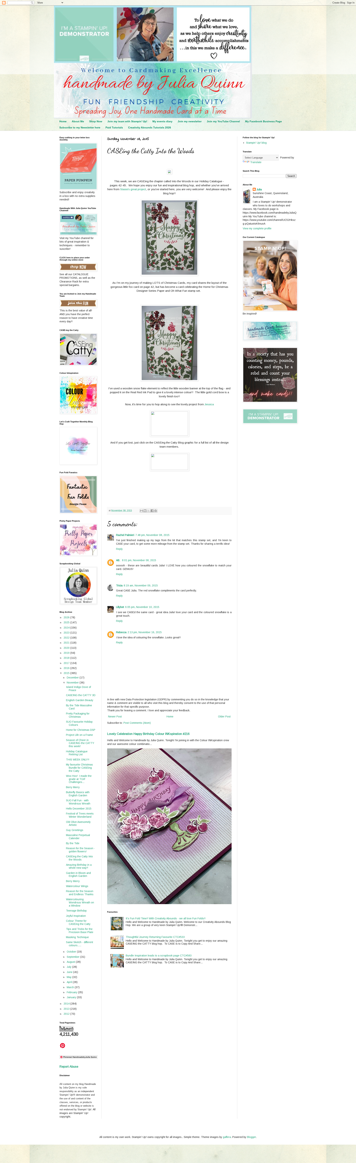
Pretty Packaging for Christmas (78, 715)
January (72, 997)
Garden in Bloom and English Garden (78, 874)
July (69, 966)
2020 (67, 647)
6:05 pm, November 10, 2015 (142, 607)
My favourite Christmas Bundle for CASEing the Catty (79, 767)
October (72, 951)
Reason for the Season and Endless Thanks (79, 893)
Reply (119, 548)
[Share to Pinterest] (155, 511)
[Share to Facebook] (152, 511)
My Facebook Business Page (263, 121)
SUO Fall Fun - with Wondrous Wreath (78, 802)
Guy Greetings (74, 830)
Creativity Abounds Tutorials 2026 (149, 127)
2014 (67, 1003)
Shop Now (95, 121)
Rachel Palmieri (125, 535)
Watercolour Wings (77, 886)
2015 (67, 673)
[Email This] (141, 511)
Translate (255, 162)
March (71, 987)
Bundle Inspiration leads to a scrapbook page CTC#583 (159, 955)
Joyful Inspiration (76, 915)
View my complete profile (257, 228)
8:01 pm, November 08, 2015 (139, 560)
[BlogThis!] (145, 511)
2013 (67, 1008)
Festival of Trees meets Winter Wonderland (80, 815)
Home (63, 121)
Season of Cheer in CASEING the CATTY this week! (80, 743)
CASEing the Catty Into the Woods (79, 858)
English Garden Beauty (79, 700)
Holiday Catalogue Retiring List (77, 753)
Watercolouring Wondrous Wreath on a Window (80, 902)
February (72, 992)
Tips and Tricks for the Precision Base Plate (79, 931)
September (73, 956)
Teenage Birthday (76, 910)
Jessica (209, 404)
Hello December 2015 (78, 808)
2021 (67, 642)
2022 (67, 637)
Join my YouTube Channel (223, 121)
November (73, 682)
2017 (67, 663)
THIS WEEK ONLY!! (77, 759)
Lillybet (120, 607)
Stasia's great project (133, 189)
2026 (67, 617)
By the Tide (72, 843)
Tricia (119, 585)
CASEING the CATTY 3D (80, 695)
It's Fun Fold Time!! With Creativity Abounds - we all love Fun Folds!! (165, 918)
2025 (67, 622)
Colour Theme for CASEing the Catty (78, 922)
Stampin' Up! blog (256, 142)
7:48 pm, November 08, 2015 (152, 535)
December (73, 677)
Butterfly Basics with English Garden (78, 794)
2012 (67, 1013)
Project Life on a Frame (79, 734)
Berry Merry (73, 787)
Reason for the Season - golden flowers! (80, 850)
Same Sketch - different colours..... (79, 944)
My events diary (162, 121)
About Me (78, 121)
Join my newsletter (190, 121)
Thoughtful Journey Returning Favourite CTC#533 (155, 936)
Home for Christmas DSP (80, 729)
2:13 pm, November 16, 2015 (145, 632)
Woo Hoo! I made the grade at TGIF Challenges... (79, 779)
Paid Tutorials (114, 127)
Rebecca (121, 632)
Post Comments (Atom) (137, 722)
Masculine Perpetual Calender (78, 837)
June (70, 972)
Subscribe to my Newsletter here (79, 127)
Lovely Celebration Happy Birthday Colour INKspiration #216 (148, 733)
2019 (67, 652)
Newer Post (115, 716)
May (69, 977)
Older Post (224, 716)
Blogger (251, 1137)
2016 (67, 668)
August (71, 961)
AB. (118, 560)
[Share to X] (148, 511)
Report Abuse (69, 1066)
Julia (259, 189)
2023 (67, 632)
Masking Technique (77, 937)
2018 (67, 657)
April (70, 982)
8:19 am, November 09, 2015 (141, 585)
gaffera (227, 1137)
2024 (67, 627)
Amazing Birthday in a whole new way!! (79, 866)
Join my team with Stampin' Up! (127, 121)
